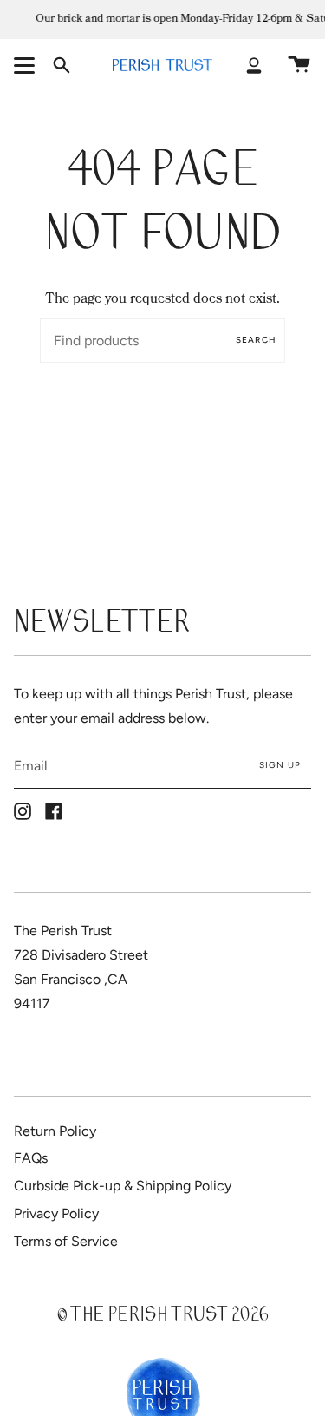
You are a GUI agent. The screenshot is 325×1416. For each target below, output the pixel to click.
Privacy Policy (56, 1213)
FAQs (31, 1158)
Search (256, 339)
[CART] (299, 65)
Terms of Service (66, 1241)
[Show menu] (27, 65)
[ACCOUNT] (254, 65)
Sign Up (280, 764)
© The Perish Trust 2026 (163, 1316)
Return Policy (55, 1131)
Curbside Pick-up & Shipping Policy (122, 1185)
